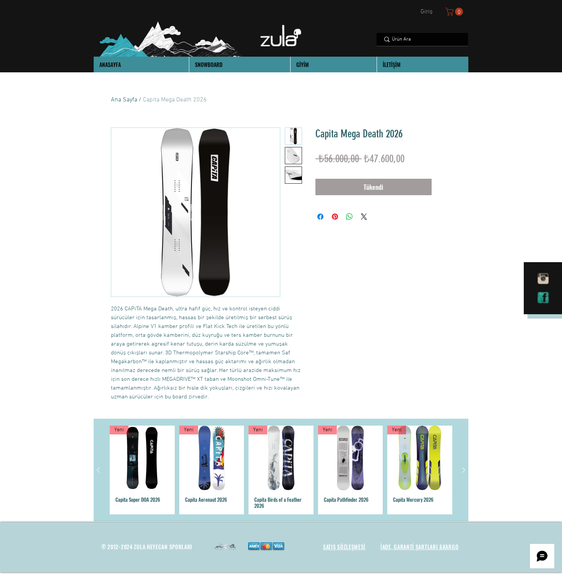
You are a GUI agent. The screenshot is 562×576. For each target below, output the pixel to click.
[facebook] (543, 298)
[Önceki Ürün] (98, 470)
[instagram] (543, 278)
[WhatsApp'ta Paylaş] (349, 216)
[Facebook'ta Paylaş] (320, 216)
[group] (281, 470)
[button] (455, 12)
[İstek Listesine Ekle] (443, 187)
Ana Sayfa (124, 100)
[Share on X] (364, 216)
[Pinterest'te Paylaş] (334, 216)
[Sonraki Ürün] (463, 470)
